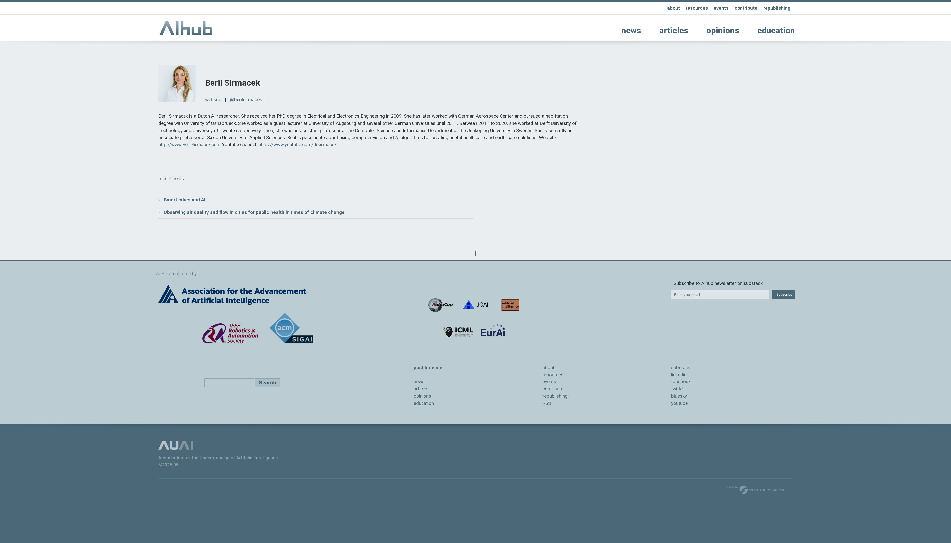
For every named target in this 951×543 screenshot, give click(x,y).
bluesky (679, 396)
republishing (776, 8)
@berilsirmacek (246, 99)
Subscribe (784, 294)
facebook (681, 381)
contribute (746, 8)
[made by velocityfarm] (755, 489)
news (631, 30)
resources (697, 8)
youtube (679, 403)
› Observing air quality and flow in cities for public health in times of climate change (251, 212)
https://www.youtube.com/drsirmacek (297, 144)
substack (680, 367)
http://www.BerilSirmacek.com (189, 144)
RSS (546, 403)
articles (673, 30)
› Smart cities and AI (181, 200)
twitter (677, 389)
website (213, 99)
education (776, 30)
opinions (723, 30)
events (721, 8)
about (673, 8)
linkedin (679, 375)
